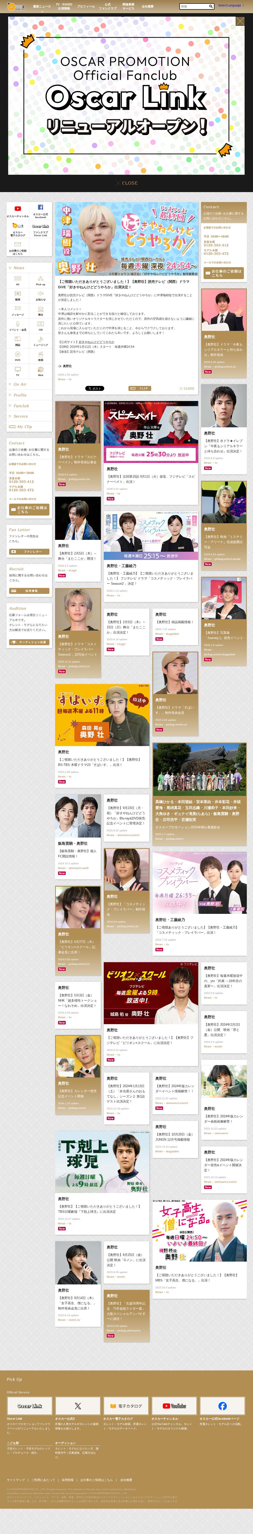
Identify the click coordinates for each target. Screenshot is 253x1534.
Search (211, 6)
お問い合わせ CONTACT (29, 510)
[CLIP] (29, 426)
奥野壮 (67, 366)
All (17, 284)
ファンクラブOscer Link (40, 234)
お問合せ (224, 273)
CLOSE (187, 388)
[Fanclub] (29, 405)
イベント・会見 (17, 329)
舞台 (40, 314)
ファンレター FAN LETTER (29, 552)
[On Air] (29, 384)
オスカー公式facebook (40, 216)
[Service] (29, 416)
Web (40, 375)
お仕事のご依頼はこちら (17, 252)
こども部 (13, 1443)
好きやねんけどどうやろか (96, 342)
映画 (40, 360)
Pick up (40, 284)
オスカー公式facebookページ (219, 1418)
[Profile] (29, 395)
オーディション (65, 1443)
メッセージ (18, 314)
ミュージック (40, 345)
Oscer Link (14, 1418)
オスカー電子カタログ (17, 234)
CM (40, 329)
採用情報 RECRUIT (29, 591)
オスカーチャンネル (18, 216)
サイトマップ (16, 1480)
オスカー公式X (65, 1418)
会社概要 (126, 1480)
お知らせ (41, 299)
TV (17, 375)
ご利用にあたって (43, 1480)
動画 (17, 299)
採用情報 (68, 1480)
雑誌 (17, 345)
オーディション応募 (29, 642)
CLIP (139, 388)
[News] (29, 267)
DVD (17, 360)
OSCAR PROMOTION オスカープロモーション (16, 6)
